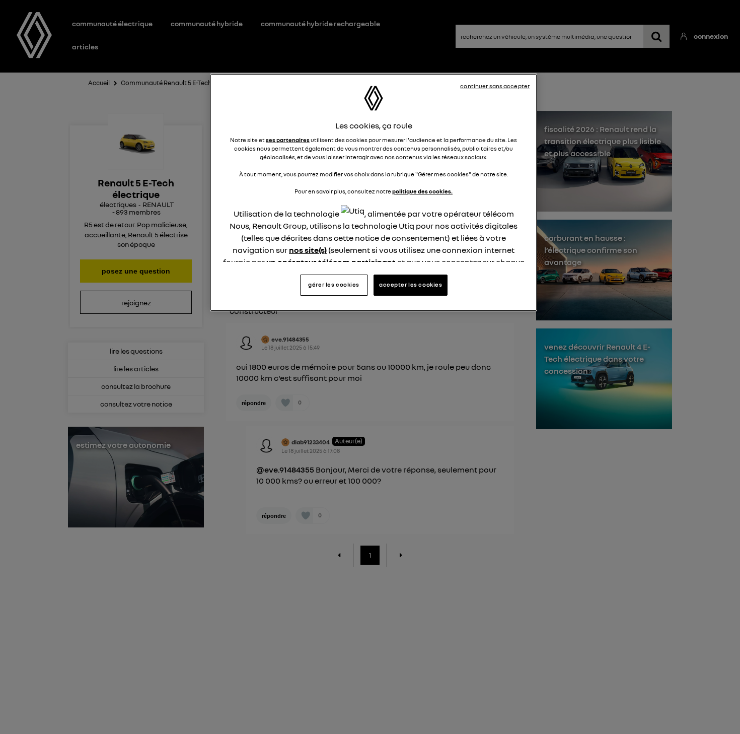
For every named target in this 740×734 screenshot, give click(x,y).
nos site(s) (308, 250)
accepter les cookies (410, 284)
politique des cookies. (422, 191)
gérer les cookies (333, 284)
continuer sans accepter (495, 86)
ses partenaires (288, 140)
